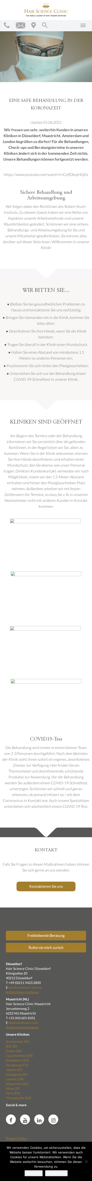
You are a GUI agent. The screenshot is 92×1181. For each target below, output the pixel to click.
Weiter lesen (56, 1173)
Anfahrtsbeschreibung (22, 992)
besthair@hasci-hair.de (25, 987)
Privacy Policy (16, 1138)
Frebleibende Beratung (46, 935)
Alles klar (33, 1173)
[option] (46, 53)
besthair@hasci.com (23, 1023)
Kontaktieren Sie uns (46, 886)
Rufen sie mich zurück (46, 947)
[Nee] (86, 1161)
